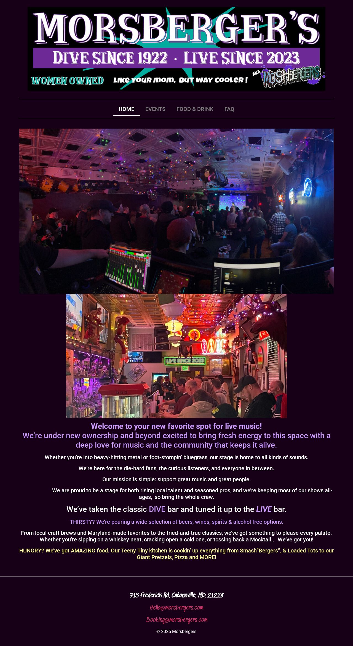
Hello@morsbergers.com (176, 608)
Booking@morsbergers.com (176, 620)
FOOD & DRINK (194, 109)
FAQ (229, 109)
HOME (126, 109)
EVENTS (155, 109)
